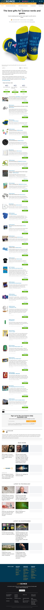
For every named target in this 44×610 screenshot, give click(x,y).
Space (26, 3)
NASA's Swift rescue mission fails (23, 5)
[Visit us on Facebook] (19, 1)
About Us (25, 594)
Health (13, 3)
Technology (30, 3)
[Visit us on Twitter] (21, 1)
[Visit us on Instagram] (22, 1)
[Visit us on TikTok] (27, 1)
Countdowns (31, 19)
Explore (34, 3)
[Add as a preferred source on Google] (22, 590)
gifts (3, 411)
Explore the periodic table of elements (25, 576)
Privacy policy (9, 598)
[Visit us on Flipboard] (25, 1)
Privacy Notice (33, 423)
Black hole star (41, 5)
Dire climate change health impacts (10, 5)
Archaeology (9, 3)
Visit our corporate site (23, 587)
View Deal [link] (6, 91)
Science (17, 3)
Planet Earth (22, 3)
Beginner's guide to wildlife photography (33, 571)
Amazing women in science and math (25, 573)
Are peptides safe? (33, 5)
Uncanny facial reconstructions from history (25, 579)
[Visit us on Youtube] (24, 1)
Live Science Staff (16, 19)
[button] (6, 89)
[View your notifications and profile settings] (40, 1)
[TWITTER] (7, 432)
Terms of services (18, 423)
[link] (6, 85)
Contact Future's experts (16, 595)
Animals (4, 3)
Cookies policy (18, 598)
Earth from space (18, 570)
